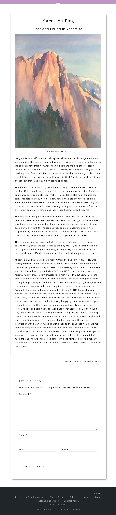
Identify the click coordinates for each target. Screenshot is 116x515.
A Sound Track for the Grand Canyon (82, 361)
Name (23, 435)
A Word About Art (35, 497)
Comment (25, 394)
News (86, 497)
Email (23, 449)
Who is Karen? (57, 497)
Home (18, 497)
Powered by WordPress (45, 509)
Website (64, 449)
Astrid (66, 509)
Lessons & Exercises (48, 500)
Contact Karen (71, 500)
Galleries (74, 497)
